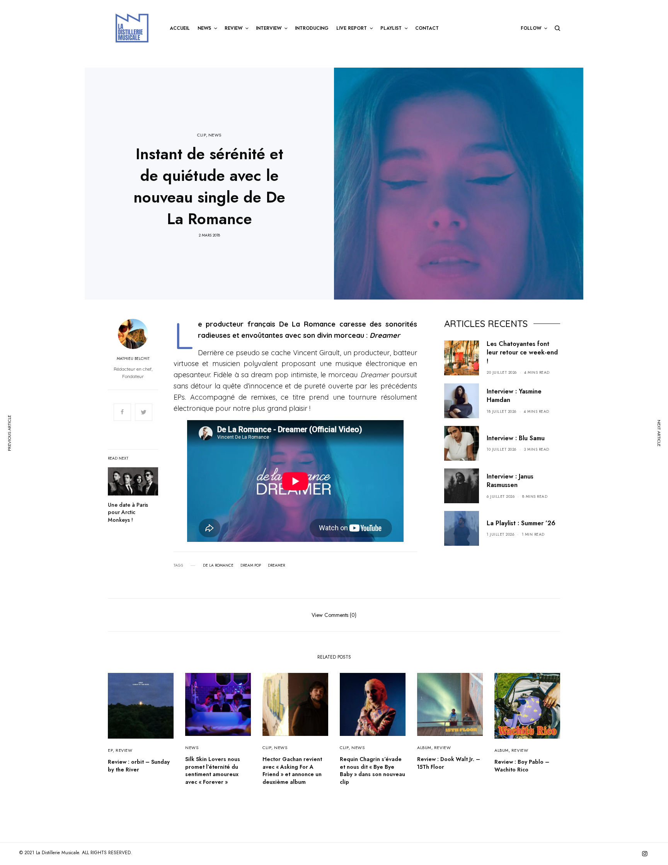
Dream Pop (250, 565)
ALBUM (424, 747)
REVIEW (124, 750)
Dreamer (276, 565)
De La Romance (218, 565)
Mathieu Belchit (133, 359)
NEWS (215, 135)
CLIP (201, 135)
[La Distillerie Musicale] (132, 28)
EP (110, 750)
